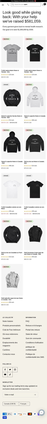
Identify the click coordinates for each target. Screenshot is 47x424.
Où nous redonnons (10, 334)
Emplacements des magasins (10, 344)
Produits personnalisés (11, 326)
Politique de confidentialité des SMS (35, 355)
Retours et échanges (34, 326)
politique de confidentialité (31, 348)
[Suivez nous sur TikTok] (10, 374)
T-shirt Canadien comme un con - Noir (34, 207)
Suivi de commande (33, 338)
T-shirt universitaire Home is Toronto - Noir (33, 71)
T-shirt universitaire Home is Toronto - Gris (10, 71)
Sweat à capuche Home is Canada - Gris (34, 116)
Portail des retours (33, 330)
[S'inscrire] (35, 394)
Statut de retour (31, 334)
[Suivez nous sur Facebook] (5, 369)
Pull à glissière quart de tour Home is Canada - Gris (12, 298)
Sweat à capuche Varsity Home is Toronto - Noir (11, 116)
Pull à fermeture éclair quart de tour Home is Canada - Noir (33, 253)
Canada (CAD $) (10, 404)
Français (23, 404)
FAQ (27, 321)
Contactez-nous (9, 354)
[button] (41, 412)
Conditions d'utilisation (34, 343)
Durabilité (6, 338)
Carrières (6, 350)
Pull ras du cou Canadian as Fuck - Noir (12, 253)
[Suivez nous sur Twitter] (10, 369)
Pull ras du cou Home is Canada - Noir (34, 162)
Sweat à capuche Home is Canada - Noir (12, 162)
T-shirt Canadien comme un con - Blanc (11, 207)
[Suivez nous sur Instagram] (14, 369)
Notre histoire (8, 321)
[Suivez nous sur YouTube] (5, 374)
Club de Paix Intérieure (11, 330)
